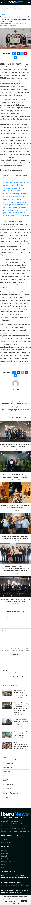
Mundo (5, 797)
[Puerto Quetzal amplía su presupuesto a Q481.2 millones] (7, 734)
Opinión (6, 780)
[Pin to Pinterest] (25, 53)
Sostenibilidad (8, 784)
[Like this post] (14, 53)
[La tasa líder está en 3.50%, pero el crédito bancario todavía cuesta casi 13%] (7, 721)
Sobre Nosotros (6, 839)
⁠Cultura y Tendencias (11, 793)
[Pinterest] (22, 676)
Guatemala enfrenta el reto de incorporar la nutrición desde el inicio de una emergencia (21, 745)
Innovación (7, 789)
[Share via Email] (15, 57)
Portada (2, 8)
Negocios (6, 771)
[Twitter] (13, 676)
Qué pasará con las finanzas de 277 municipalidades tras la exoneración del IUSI (21, 693)
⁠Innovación (4, 856)
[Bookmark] (28, 423)
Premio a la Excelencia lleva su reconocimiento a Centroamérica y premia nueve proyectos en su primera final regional (21, 707)
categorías (5, 846)
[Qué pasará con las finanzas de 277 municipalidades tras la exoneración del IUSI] (7, 692)
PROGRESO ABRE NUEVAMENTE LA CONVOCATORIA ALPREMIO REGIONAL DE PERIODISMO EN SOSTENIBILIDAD (15, 569)
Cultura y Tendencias (8, 861)
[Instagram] (18, 676)
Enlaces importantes (9, 835)
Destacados (7, 767)
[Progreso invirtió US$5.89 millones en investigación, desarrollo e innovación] (15, 461)
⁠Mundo (3, 867)
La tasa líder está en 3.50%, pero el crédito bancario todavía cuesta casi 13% (21, 722)
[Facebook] (9, 676)
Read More (16, 903)
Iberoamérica (8, 763)
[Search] (26, 2)
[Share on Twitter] (22, 53)
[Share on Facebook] (18, 53)
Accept (24, 901)
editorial (8, 23)
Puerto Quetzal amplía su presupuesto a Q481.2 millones (21, 733)
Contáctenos (5, 842)
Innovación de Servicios (12, 199)
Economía (6, 776)
